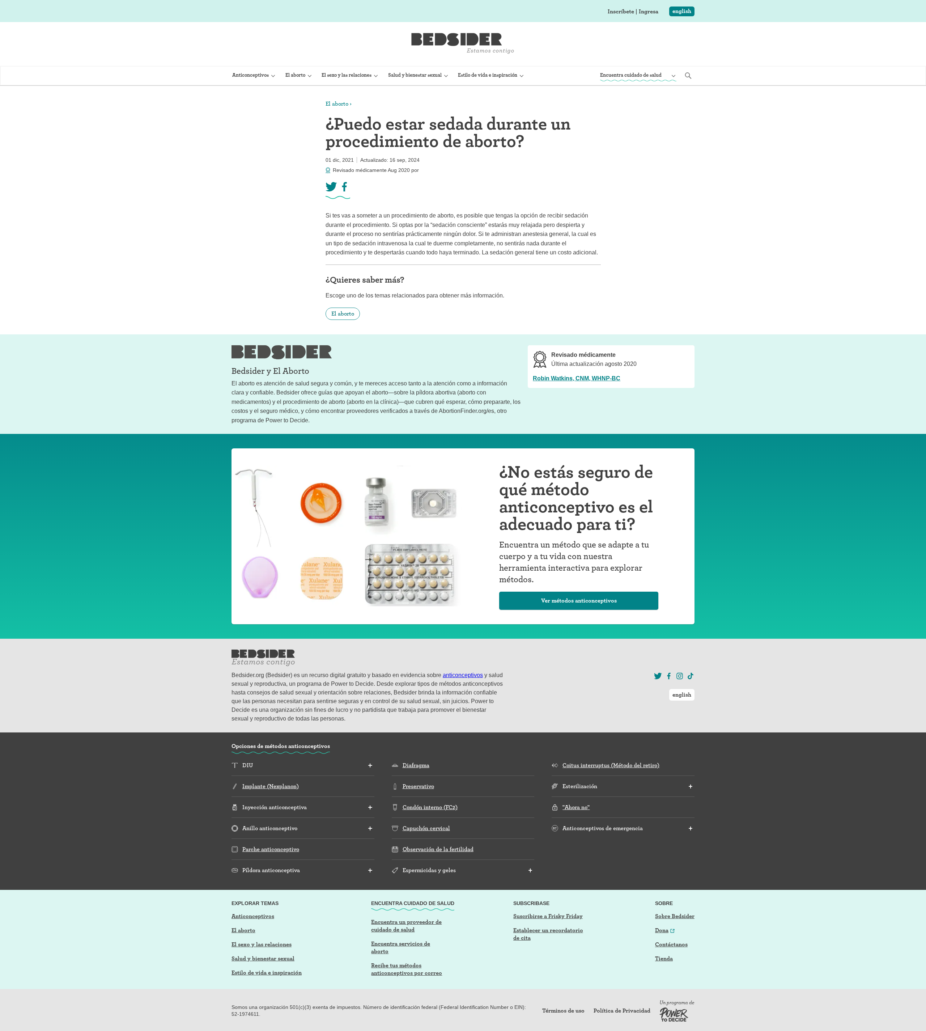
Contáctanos (671, 944)
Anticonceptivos (253, 916)
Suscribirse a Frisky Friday (548, 916)
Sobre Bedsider (674, 916)
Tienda (664, 958)
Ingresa (648, 11)
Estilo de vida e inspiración (267, 972)
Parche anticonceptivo (270, 849)
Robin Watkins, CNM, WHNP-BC (576, 378)
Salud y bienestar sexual (263, 958)
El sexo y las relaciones (262, 944)
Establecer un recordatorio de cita (548, 934)
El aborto (337, 103)
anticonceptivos (463, 675)
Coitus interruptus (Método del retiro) (610, 765)
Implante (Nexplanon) (270, 786)
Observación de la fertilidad (438, 849)
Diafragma (416, 765)
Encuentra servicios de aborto (400, 947)
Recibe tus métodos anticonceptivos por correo (406, 969)
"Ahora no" (576, 807)
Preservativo (418, 786)
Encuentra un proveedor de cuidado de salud (406, 925)
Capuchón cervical (426, 828)
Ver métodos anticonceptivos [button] (579, 600)
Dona (661, 930)
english (681, 11)
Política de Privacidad (622, 1011)
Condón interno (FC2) (430, 807)
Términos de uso (563, 1011)
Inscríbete (621, 11)
